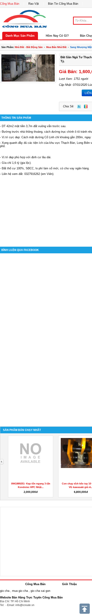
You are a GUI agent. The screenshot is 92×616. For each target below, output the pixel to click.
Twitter (79, 106)
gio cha (4, 590)
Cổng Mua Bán (9, 3)
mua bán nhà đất (56, 47)
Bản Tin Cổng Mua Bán (63, 3)
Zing (86, 106)
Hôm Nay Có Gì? (57, 35)
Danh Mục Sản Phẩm (20, 35)
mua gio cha (20, 590)
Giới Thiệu (69, 584)
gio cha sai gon (40, 590)
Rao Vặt (33, 3)
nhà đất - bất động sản (29, 47)
